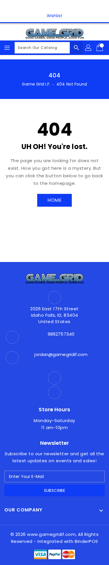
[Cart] (100, 48)
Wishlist (54, 16)
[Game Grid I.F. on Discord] (60, 6)
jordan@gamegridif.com (60, 354)
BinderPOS (86, 541)
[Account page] (88, 48)
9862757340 (61, 334)
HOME (54, 200)
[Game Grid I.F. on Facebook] (48, 6)
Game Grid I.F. (36, 84)
